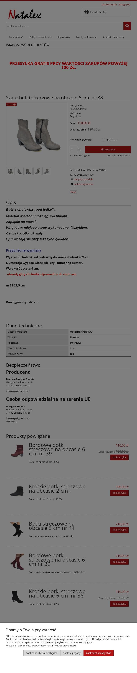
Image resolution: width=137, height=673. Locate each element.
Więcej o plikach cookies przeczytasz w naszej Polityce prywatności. (41, 645)
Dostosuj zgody (72, 652)
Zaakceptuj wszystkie (98, 652)
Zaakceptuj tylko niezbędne (41, 652)
